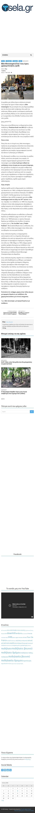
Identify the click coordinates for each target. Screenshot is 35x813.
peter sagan (15, 637)
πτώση (9, 663)
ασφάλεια (12, 643)
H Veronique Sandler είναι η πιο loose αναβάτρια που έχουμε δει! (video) (14, 392)
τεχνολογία (14, 663)
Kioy (6, 69)
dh (6, 633)
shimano (20, 637)
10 (17, 791)
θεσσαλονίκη (9, 645)
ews (23, 633)
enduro (19, 633)
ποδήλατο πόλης (27, 653)
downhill (11, 633)
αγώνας (18, 640)
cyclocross (27, 630)
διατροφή (25, 643)
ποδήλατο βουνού (22, 648)
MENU (6, 55)
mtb (10, 637)
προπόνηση (27, 661)
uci (10, 640)
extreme (25, 633)
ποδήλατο (6, 648)
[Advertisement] (17, 33)
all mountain (4, 630)
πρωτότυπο (4, 663)
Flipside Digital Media (26, 809)
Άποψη (15, 61)
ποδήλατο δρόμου (11, 652)
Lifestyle (8, 61)
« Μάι (2, 800)
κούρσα (14, 645)
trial (8, 640)
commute (13, 630)
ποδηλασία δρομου (12, 660)
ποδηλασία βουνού (19, 656)
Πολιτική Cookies (29, 810)
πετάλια (29, 645)
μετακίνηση (24, 645)
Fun (3, 61)
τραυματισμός (20, 663)
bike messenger (10, 301)
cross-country (21, 630)
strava (25, 637)
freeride (30, 633)
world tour (13, 640)
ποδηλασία (4, 657)
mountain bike (4, 637)
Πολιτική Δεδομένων (19, 810)
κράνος (18, 645)
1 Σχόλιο (3, 70)
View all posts (9, 322)
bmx (8, 630)
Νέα (20, 61)
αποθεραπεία (24, 640)
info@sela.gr (28, 759)
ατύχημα (19, 643)
